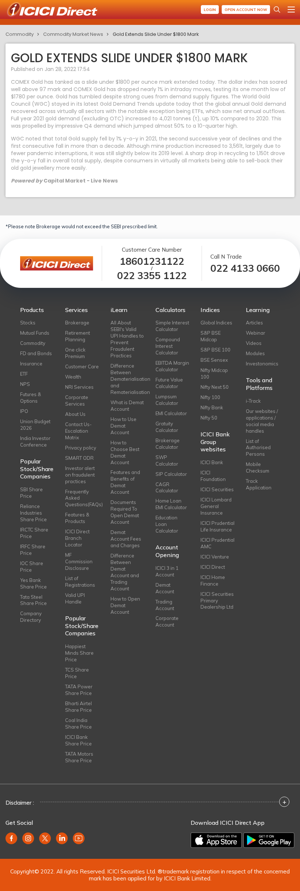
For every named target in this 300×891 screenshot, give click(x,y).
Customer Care (82, 366)
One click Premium (75, 353)
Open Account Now (246, 9)
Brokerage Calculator (167, 443)
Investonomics (262, 363)
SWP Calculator (166, 460)
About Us (75, 414)
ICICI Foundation (213, 476)
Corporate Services (76, 400)
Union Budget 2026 (35, 424)
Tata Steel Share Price (33, 600)
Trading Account (164, 605)
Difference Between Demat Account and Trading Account (124, 572)
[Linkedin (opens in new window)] (62, 838)
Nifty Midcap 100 (214, 373)
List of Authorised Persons (258, 447)
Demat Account (164, 588)
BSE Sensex (214, 360)
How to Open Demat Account (125, 605)
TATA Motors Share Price (79, 757)
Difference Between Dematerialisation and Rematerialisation (127, 379)
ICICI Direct (212, 567)
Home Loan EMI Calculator (171, 504)
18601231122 (152, 261)
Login (210, 9)
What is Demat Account (127, 405)
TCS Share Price (77, 673)
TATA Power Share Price (79, 690)
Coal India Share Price (78, 723)
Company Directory (31, 616)
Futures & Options (30, 397)
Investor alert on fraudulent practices (80, 474)
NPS (25, 384)
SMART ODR (79, 458)
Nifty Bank (211, 407)
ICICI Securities (217, 489)
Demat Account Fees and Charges (125, 538)
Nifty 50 (208, 418)
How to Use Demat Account (123, 425)
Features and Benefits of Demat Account (125, 482)
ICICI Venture (214, 557)
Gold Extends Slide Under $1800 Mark (156, 34)
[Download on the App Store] (216, 840)
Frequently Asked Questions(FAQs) (82, 498)
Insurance (31, 363)
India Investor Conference (35, 441)
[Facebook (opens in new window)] (11, 838)
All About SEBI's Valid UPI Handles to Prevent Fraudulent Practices (127, 339)
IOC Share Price (31, 566)
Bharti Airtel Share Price (78, 706)
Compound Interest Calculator (167, 346)
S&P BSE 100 (215, 350)
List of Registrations (80, 581)
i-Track (253, 401)
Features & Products (77, 518)
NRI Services (79, 387)
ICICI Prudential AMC (217, 543)
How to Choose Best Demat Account (124, 452)
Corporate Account (167, 621)
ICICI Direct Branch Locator (77, 538)
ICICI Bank (211, 462)
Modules (255, 353)
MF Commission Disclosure (79, 561)
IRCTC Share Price (34, 533)
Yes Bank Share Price (33, 583)
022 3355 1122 (152, 276)
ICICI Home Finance (212, 580)
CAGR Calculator (166, 487)
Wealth (73, 377)
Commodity (19, 34)
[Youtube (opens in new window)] (79, 838)
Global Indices (216, 323)
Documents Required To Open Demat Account (124, 512)
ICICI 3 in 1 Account (167, 571)
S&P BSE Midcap (210, 336)
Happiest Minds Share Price (79, 652)
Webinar (255, 333)
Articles (254, 323)
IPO (24, 411)
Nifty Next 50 (214, 387)
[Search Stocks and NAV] (276, 9)
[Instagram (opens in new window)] (28, 838)
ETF (24, 374)
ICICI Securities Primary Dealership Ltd (217, 600)
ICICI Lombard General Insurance (216, 506)
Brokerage (77, 323)
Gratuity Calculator (166, 427)
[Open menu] (291, 9)
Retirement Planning (77, 336)
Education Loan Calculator (166, 524)
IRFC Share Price (32, 550)
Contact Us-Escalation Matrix (78, 430)
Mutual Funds (34, 333)
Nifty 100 (210, 397)
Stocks (27, 323)
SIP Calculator (171, 474)
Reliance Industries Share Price (33, 512)
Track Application (258, 484)
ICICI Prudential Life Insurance (217, 526)
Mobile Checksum (257, 467)
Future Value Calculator (169, 383)
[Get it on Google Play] (269, 840)
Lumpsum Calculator (166, 400)
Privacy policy (80, 448)
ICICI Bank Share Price (78, 740)
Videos (254, 343)
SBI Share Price (31, 492)
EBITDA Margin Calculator (172, 366)
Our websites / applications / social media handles (262, 421)
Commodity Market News (73, 34)
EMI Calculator (171, 413)
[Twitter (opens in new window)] (45, 838)
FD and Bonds (36, 353)
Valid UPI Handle (75, 598)
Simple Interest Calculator (172, 326)
